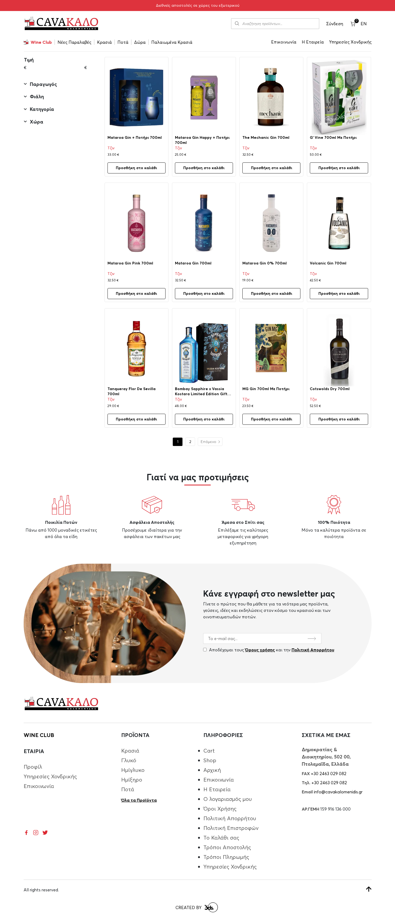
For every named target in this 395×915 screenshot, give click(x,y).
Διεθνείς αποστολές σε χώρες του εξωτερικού (197, 5)
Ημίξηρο (131, 779)
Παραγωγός (43, 84)
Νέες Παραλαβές (74, 42)
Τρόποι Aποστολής (227, 847)
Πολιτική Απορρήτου (313, 649)
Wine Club (41, 42)
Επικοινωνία (283, 42)
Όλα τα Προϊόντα (139, 800)
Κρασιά (104, 42)
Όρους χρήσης (260, 649)
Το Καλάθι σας (221, 837)
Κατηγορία (42, 109)
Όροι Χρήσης (219, 808)
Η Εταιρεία (313, 42)
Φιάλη (37, 97)
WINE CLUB (39, 735)
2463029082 (250, 61)
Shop (209, 760)
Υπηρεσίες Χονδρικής (350, 42)
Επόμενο (208, 442)
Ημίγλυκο (133, 770)
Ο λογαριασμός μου (227, 799)
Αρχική (212, 770)
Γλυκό (128, 760)
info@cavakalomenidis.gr (338, 791)
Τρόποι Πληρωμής (226, 857)
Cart (209, 750)
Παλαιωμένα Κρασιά (171, 42)
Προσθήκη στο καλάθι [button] (136, 167)
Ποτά (122, 42)
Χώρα (36, 122)
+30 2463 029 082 (328, 773)
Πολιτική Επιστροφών (230, 828)
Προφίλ (33, 766)
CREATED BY (188, 907)
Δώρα (140, 42)
